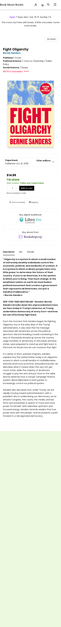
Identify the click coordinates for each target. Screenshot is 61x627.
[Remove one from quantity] (9, 188)
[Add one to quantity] (16, 188)
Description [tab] (9, 251)
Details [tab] (30, 251)
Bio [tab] (20, 251)
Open (12, 17)
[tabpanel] (30, 341)
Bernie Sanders (11, 52)
